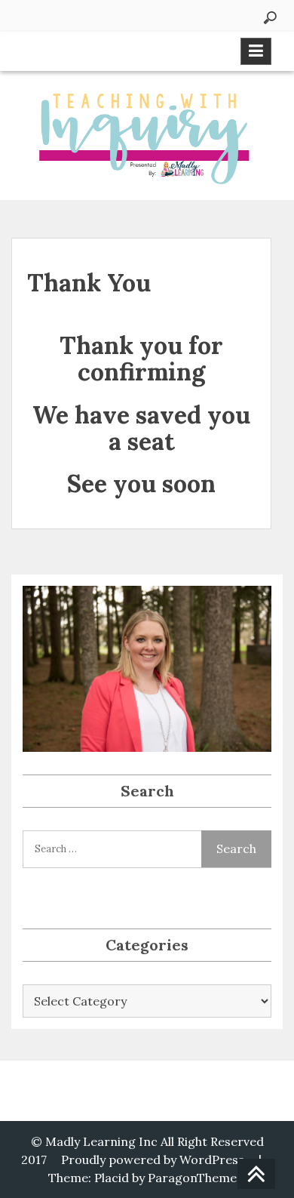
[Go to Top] (256, 1174)
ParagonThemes (195, 1177)
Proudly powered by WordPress (152, 1159)
